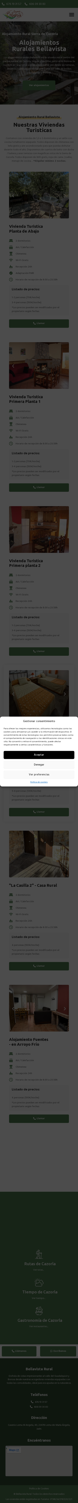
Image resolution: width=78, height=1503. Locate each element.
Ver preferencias (39, 774)
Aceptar (39, 755)
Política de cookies (39, 782)
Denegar (39, 764)
